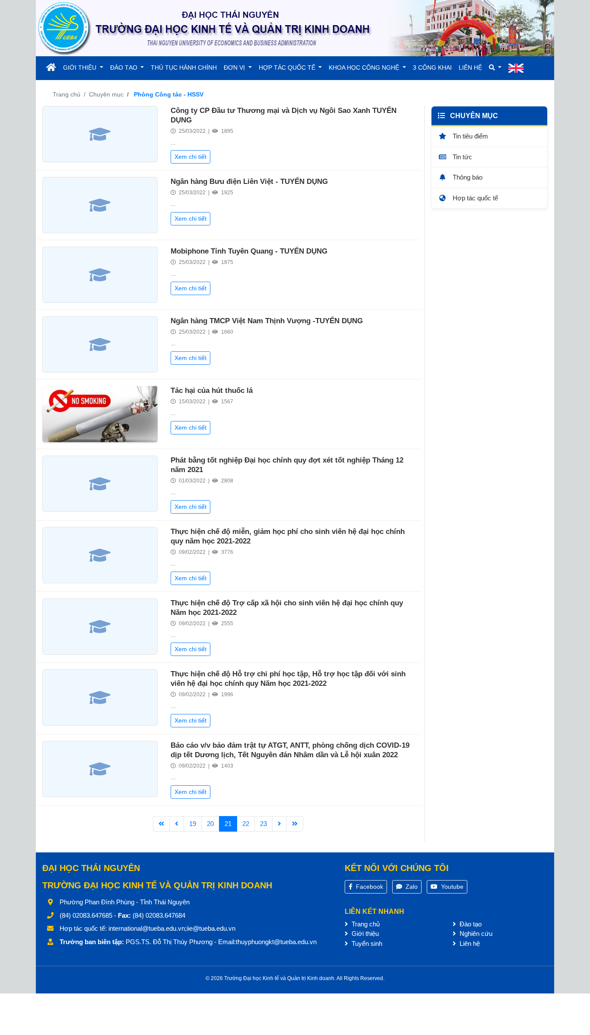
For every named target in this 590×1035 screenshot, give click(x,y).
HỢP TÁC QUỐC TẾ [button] (288, 67)
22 (245, 823)
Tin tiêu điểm (469, 136)
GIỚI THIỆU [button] (80, 67)
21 (228, 823)
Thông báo (466, 177)
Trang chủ (66, 94)
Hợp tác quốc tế (474, 197)
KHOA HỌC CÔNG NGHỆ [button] (365, 67)
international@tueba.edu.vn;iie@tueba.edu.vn (171, 928)
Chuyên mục (106, 94)
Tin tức (461, 156)
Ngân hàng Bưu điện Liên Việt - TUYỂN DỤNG (249, 181)
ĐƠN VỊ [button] (235, 67)
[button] (495, 68)
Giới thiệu (364, 933)
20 (210, 823)
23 (263, 823)
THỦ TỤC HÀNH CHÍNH (184, 67)
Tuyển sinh (366, 943)
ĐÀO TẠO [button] (124, 67)
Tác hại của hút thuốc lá (212, 390)
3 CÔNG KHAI (432, 67)
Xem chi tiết (190, 156)
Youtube (451, 886)
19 (192, 823)
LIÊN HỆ (470, 67)
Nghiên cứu (475, 933)
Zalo (411, 886)
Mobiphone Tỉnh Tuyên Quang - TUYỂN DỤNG (249, 251)
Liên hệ (469, 943)
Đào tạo (470, 924)
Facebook (368, 886)
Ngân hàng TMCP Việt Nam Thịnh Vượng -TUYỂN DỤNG (267, 321)
